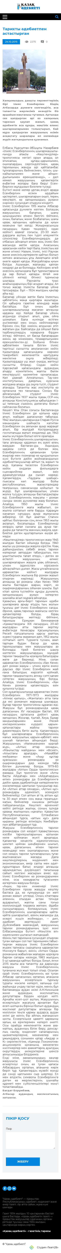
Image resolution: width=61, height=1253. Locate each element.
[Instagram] (9, 1188)
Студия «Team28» (47, 1247)
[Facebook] (5, 1188)
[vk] (14, 1188)
